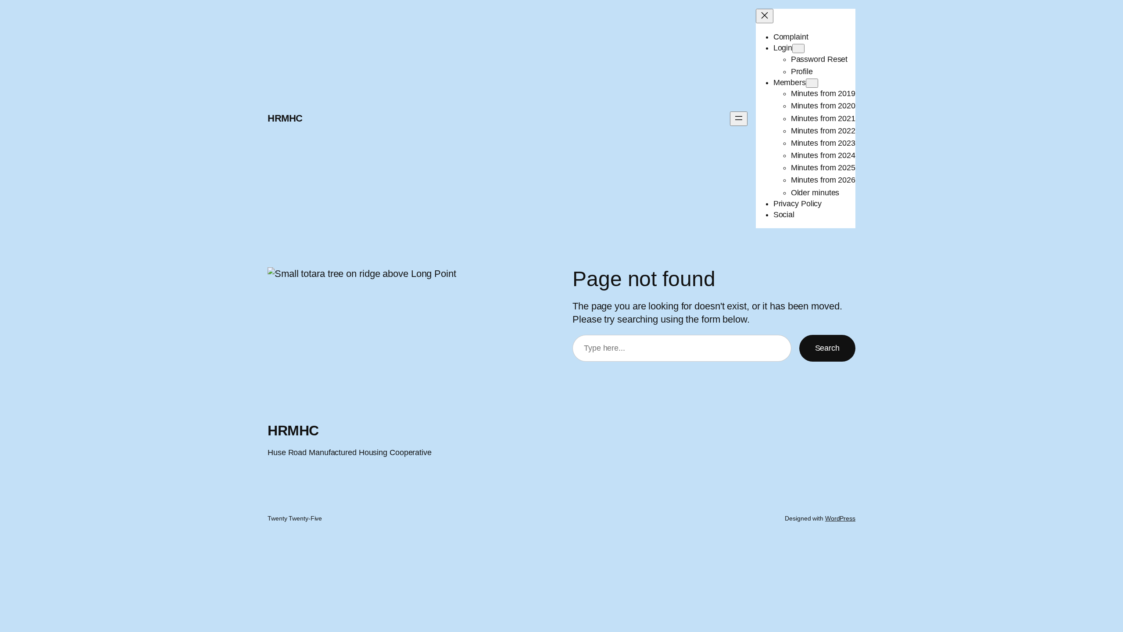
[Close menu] (764, 16)
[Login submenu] (798, 48)
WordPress (840, 518)
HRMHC (285, 118)
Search (827, 348)
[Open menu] (738, 118)
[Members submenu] (812, 83)
